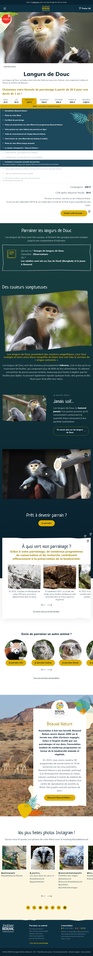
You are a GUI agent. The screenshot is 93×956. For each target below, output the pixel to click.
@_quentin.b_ (35, 873)
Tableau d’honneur (36, 933)
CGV (34, 952)
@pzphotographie (8, 873)
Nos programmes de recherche (72, 936)
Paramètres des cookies (44, 952)
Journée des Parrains (36, 938)
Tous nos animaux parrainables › (46, 678)
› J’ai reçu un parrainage (38, 943)
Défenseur (86, 101)
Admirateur (44, 101)
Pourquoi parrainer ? (36, 929)
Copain (5, 101)
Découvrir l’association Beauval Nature (75, 931)
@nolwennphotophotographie (70, 873)
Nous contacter (86, 952)
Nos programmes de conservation (73, 934)
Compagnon (29, 101)
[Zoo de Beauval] (46, 8)
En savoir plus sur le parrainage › (46, 611)
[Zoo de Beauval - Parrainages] (8, 928)
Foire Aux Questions (36, 936)
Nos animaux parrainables (38, 931)
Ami (16, 101)
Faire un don (65, 939)
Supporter (58, 101)
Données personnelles (60, 952)
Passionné (72, 101)
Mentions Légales (74, 952)
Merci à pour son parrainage (46, 2)
